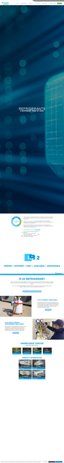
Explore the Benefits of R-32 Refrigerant (32, 291)
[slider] (31, 274)
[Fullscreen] (63, 274)
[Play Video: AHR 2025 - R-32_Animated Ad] (32, 256)
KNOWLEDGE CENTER (53, 3)
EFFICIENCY (30, 3)
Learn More (48, 309)
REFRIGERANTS (37, 3)
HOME (17, 3)
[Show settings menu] (61, 274)
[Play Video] (1, 274)
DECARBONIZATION (23, 3)
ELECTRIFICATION (44, 3)
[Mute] (60, 274)
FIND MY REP (59, 3)
